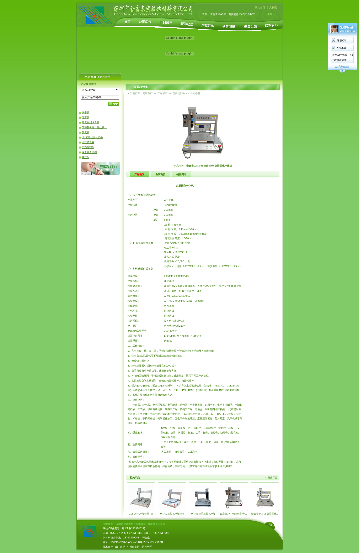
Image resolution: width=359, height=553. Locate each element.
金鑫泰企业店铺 (156, 523)
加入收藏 (272, 7)
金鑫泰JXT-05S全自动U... (234, 513)
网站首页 (147, 93)
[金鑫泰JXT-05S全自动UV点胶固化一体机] (234, 508)
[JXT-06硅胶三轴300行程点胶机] (203, 508)
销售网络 (181, 174)
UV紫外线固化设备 (92, 137)
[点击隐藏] (342, 71)
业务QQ (341, 48)
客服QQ (341, 40)
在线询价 (160, 174)
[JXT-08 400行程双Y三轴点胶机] (141, 508)
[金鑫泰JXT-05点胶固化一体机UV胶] (265, 508)
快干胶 (85, 112)
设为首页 (260, 7)
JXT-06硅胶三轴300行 (203, 513)
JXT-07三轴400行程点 (172, 513)
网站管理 (147, 546)
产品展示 (162, 93)
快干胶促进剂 (89, 152)
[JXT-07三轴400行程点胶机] (172, 508)
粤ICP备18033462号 (133, 528)
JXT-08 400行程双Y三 (141, 513)
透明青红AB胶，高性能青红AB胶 (228, 14)
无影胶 (85, 117)
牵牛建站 (120, 546)
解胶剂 (85, 157)
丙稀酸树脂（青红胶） (94, 127)
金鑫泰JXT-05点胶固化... (264, 513)
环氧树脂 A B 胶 (90, 122)
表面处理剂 (88, 147)
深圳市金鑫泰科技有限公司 (131, 523)
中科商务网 (133, 546)
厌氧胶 (85, 132)
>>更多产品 (271, 477)
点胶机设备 (88, 142)
